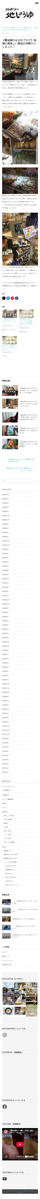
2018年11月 (5, 688)
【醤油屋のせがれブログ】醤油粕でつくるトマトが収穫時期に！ (28, 444)
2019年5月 (5, 663)
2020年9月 (5, 608)
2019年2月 (5, 675)
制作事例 (6, 790)
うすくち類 (7, 838)
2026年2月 (5, 507)
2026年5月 (5, 499)
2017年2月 (5, 768)
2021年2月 (5, 595)
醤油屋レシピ (8, 850)
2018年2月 (5, 717)
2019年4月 (5, 667)
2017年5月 (5, 755)
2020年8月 (5, 612)
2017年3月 (5, 764)
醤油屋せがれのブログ (11, 858)
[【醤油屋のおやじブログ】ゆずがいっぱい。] (9, 314)
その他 (6, 827)
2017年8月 (5, 743)
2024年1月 (5, 583)
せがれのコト (9, 881)
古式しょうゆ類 (8, 815)
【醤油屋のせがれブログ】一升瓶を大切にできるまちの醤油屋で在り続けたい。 (28, 417)
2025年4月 (5, 528)
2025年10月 (5, 520)
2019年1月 (5, 680)
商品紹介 (5, 812)
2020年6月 (5, 621)
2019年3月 (5, 671)
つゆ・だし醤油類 (9, 842)
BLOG (4, 847)
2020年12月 (5, 600)
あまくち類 (7, 831)
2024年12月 (5, 541)
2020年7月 (5, 616)
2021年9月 (5, 587)
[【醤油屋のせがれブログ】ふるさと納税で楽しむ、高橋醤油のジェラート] (26, 314)
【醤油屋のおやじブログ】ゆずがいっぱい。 (9, 321)
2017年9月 (5, 738)
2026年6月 (5, 494)
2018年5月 (5, 709)
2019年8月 (5, 650)
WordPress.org (6, 964)
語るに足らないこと (11, 885)
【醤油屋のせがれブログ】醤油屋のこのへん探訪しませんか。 (28, 430)
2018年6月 (5, 705)
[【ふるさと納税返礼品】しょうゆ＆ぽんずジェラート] (9, 340)
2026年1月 (5, 511)
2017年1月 (5, 772)
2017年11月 (5, 730)
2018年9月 (5, 696)
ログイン (5, 952)
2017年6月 (5, 751)
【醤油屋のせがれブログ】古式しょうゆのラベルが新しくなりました (28, 404)
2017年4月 (5, 759)
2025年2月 (5, 536)
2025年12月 (5, 515)
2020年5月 (5, 625)
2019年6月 (5, 659)
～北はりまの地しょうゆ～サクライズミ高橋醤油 (16, 1191)
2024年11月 (5, 545)
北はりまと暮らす (10, 877)
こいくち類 (7, 834)
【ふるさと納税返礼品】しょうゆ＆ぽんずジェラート (9, 347)
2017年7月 (5, 747)
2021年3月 (5, 591)
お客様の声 (5, 795)
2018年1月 (5, 722)
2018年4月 (5, 713)
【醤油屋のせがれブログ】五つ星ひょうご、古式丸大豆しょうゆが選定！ (28, 390)
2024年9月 (5, 549)
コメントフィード (7, 960)
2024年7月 (5, 558)
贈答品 (6, 823)
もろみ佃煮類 (8, 819)
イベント (5, 807)
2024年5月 (5, 566)
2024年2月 (5, 579)
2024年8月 (5, 553)
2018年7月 (5, 701)
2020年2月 (5, 637)
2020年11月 (5, 604)
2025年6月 (5, 524)
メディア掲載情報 (7, 799)
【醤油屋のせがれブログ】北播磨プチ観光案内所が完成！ (21, 460)
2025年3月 (5, 532)
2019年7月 (5, 654)
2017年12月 (5, 726)
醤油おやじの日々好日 (11, 854)
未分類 (4, 803)
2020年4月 (5, 629)
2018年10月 (5, 692)
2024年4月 (5, 570)
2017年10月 (5, 734)
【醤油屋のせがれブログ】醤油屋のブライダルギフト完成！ (19, 469)
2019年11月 (5, 642)
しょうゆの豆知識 (10, 862)
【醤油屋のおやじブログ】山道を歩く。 (24, 919)
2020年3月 (5, 633)
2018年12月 (5, 684)
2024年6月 (5, 562)
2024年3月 (5, 574)
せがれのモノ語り (10, 866)
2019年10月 (5, 646)
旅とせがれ (8, 873)
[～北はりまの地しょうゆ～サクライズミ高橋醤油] (20, 9)
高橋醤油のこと (10, 869)
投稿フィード (6, 956)
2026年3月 (5, 503)
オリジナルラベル (7, 786)
